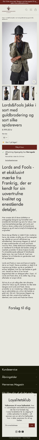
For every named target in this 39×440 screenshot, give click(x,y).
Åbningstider (9, 377)
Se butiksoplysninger (11, 160)
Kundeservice (9, 369)
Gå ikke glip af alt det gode (17, 393)
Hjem (3, 18)
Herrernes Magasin (13, 384)
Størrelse (4, 134)
